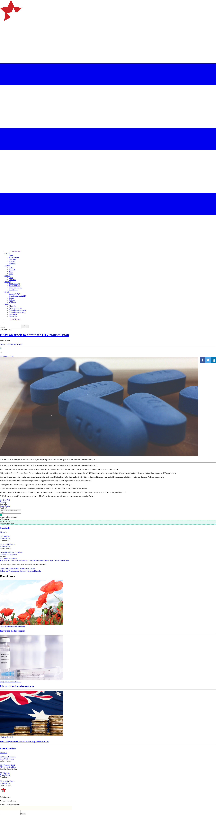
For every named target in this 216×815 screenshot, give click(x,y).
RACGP (12, 270)
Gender (10, 626)
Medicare (3, 737)
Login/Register (15, 251)
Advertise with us (15, 308)
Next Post (3, 502)
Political (7, 265)
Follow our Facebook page (43, 560)
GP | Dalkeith (5, 536)
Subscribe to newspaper (17, 310)
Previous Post (5, 500)
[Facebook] (202, 360)
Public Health (14, 257)
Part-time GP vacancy (7, 757)
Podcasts (12, 261)
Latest (11, 255)
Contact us (13, 316)
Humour (7, 282)
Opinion (7, 276)
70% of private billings (8, 767)
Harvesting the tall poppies (12, 631)
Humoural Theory (15, 288)
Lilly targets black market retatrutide (17, 686)
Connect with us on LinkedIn (30, 571)
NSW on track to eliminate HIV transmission (34, 335)
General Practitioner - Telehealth (11, 552)
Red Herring (13, 290)
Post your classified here (8, 558)
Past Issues (13, 314)
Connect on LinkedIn (61, 560)
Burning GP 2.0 (14, 294)
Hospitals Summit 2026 (17, 296)
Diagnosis (12, 259)
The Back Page (14, 284)
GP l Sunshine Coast (7, 765)
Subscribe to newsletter (17, 312)
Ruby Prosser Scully (7, 356)
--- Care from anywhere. (8, 554)
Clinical (7, 253)
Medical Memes (14, 286)
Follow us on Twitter (26, 560)
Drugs (2, 682)
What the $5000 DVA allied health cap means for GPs (24, 741)
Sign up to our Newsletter (9, 560)
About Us (12, 306)
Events (6, 292)
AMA (11, 274)
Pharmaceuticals (11, 682)
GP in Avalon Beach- (7, 544)
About (6, 304)
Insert (23, 814)
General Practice (19, 626)
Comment (12, 280)
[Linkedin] (213, 360)
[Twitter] (208, 360)
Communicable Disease (14, 344)
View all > (3, 532)
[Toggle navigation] (2, 30)
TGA (11, 272)
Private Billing (5, 538)
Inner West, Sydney (7, 759)
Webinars (12, 263)
